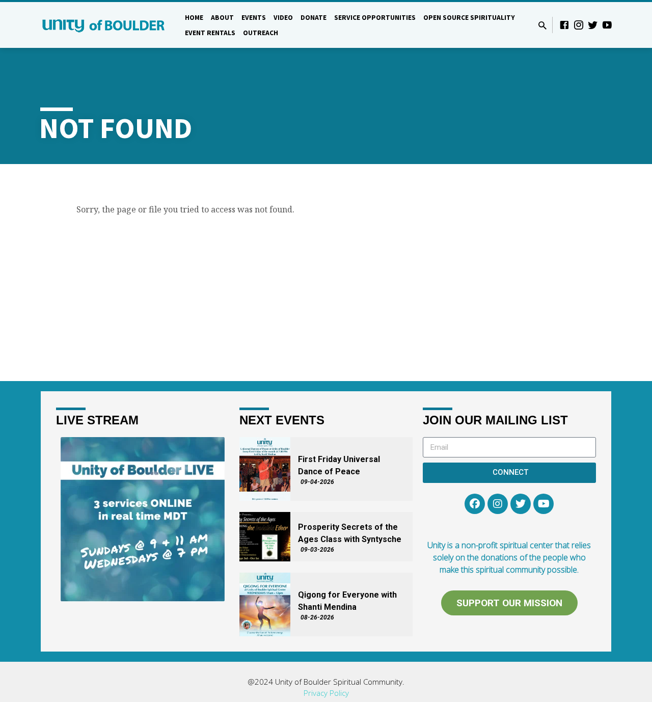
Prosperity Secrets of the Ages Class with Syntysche (349, 533)
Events (253, 17)
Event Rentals (210, 33)
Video (283, 17)
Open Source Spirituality (469, 17)
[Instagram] (578, 24)
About (222, 17)
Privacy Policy (326, 693)
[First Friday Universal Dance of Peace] (264, 469)
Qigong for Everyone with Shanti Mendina (347, 601)
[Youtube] (543, 504)
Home (194, 17)
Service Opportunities (375, 17)
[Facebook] (564, 24)
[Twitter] (593, 24)
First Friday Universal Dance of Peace (339, 465)
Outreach (260, 33)
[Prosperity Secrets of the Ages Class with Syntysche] (264, 536)
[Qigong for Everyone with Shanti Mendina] (264, 604)
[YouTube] (607, 24)
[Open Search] (542, 25)
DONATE (314, 17)
